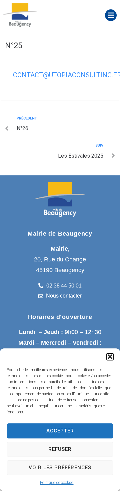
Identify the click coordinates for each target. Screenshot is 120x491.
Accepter (60, 431)
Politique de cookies (57, 482)
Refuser (60, 449)
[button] (110, 356)
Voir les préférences (60, 468)
